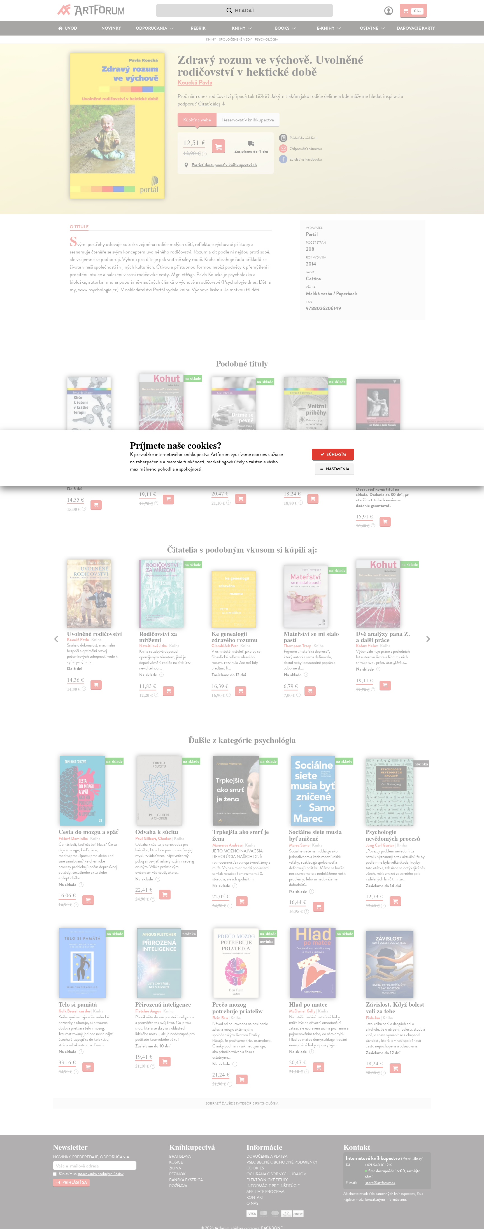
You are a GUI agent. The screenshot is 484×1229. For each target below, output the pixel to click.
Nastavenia (337, 469)
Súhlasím (336, 454)
